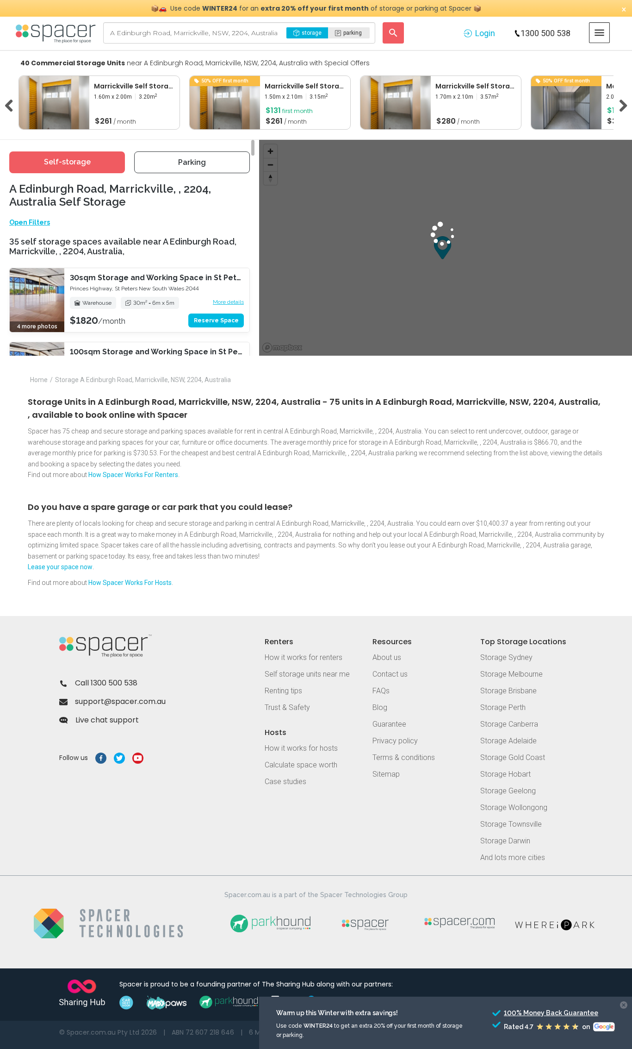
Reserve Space (216, 320)
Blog (379, 707)
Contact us (390, 674)
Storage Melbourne (511, 674)
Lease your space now (60, 567)
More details (228, 302)
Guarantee (389, 724)
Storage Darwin (505, 840)
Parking (192, 162)
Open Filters (29, 222)
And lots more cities (512, 857)
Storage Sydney (506, 657)
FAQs (381, 690)
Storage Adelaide (508, 740)
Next (620, 104)
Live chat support (107, 720)
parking (352, 33)
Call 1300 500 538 (106, 683)
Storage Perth (503, 707)
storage (312, 33)
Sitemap (386, 774)
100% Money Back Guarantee (534, 1013)
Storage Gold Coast (512, 757)
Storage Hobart (505, 774)
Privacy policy (395, 740)
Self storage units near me (307, 674)
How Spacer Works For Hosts (130, 582)
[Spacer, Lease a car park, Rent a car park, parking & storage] (57, 32)
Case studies (285, 781)
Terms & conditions (403, 757)
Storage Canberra (509, 724)
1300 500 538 (545, 33)
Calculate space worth (301, 764)
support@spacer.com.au (120, 701)
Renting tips (283, 690)
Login (485, 33)
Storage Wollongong (513, 807)
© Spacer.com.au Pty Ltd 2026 (108, 1032)
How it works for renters (303, 657)
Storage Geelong (508, 790)
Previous (12, 104)
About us (386, 657)
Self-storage (67, 161)
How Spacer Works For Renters (133, 474)
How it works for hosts (301, 748)
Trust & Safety (287, 707)
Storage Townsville (511, 824)
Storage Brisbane (508, 690)
